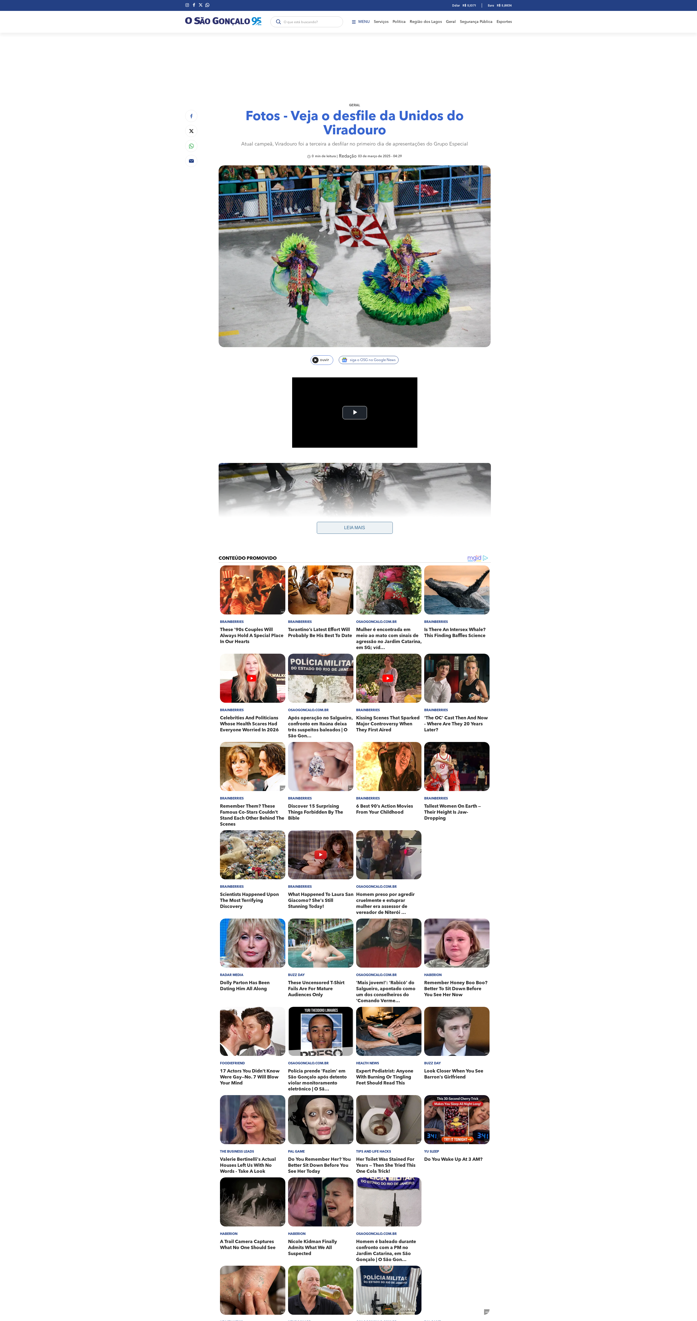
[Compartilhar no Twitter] (191, 131)
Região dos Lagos (426, 22)
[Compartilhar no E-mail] (191, 161)
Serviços (381, 22)
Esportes (504, 22)
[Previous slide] (227, 540)
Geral (451, 22)
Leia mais (354, 527)
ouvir (324, 360)
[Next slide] (482, 540)
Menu (364, 22)
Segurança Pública (476, 22)
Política (399, 22)
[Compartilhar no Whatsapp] (191, 146)
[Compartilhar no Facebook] (191, 116)
